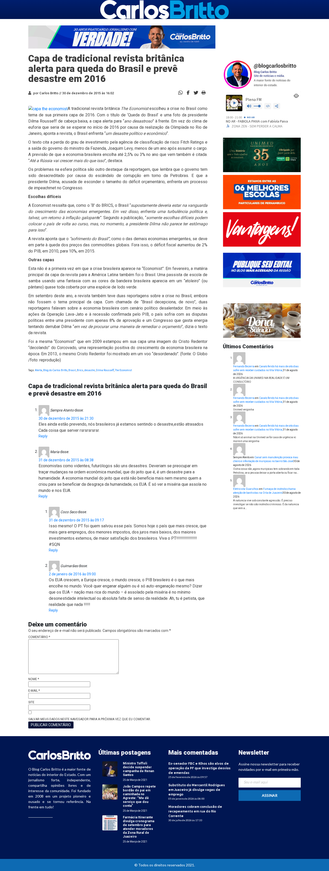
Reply (43, 436)
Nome (33, 679)
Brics (80, 370)
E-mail (34, 690)
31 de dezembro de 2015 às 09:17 (76, 520)
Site (31, 702)
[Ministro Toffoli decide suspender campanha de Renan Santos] (109, 768)
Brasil (72, 370)
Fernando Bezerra (243, 366)
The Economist (123, 370)
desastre (89, 370)
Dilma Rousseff (105, 370)
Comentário (39, 637)
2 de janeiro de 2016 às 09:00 (72, 574)
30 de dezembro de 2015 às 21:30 (66, 418)
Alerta (38, 370)
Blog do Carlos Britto (55, 370)
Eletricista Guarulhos (246, 489)
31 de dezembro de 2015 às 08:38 (66, 460)
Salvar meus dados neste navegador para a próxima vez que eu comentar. (89, 719)
